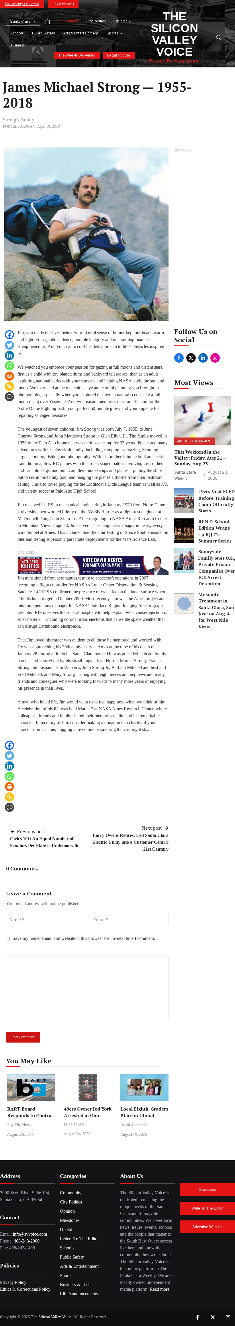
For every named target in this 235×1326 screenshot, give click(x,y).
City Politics (96, 21)
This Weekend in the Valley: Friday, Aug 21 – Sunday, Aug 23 (200, 458)
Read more (159, 1289)
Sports (112, 33)
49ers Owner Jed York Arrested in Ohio (87, 1112)
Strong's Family (18, 120)
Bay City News (19, 1124)
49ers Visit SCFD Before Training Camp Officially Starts (216, 501)
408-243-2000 (27, 1240)
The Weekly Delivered (22, 4)
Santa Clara (20, 22)
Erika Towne (74, 1124)
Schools (16, 33)
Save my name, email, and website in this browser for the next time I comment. (84, 938)
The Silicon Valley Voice (174, 34)
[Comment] (9, 396)
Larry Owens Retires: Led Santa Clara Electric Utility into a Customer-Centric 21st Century (130, 842)
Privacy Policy (13, 1282)
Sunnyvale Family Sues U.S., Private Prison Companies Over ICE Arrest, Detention (216, 567)
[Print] (9, 376)
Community (68, 21)
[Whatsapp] (9, 365)
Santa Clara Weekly (185, 475)
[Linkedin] (9, 355)
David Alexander (134, 1124)
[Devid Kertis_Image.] (93, 564)
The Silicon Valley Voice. (51, 1317)
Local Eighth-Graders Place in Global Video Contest (144, 1115)
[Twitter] (9, 345)
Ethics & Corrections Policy (25, 1289)
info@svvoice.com (30, 1234)
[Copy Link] (9, 386)
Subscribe (207, 1189)
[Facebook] (9, 334)
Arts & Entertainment (80, 33)
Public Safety (43, 33)
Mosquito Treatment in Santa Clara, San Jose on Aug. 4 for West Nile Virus (216, 610)
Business (17, 45)
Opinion (121, 21)
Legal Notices (63, 4)
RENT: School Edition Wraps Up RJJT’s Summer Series (215, 531)
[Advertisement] (202, 240)
